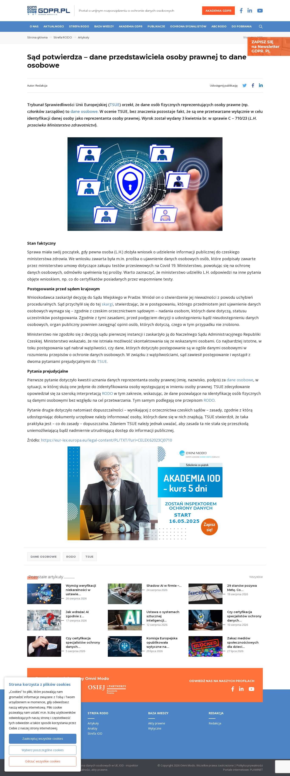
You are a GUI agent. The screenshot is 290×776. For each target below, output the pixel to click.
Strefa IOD (95, 733)
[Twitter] (244, 85)
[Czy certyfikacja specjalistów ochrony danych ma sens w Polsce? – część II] (206, 620)
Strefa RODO (79, 26)
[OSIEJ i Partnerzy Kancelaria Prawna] (107, 689)
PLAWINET (256, 770)
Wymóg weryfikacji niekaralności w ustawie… (81, 590)
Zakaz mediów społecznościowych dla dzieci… (243, 642)
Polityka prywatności (250, 765)
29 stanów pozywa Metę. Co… (242, 588)
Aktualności (54, 26)
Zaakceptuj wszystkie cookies (42, 739)
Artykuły (83, 37)
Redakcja (215, 723)
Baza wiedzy (104, 26)
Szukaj (261, 27)
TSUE (115, 104)
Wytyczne (154, 728)
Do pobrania (242, 26)
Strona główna (37, 37)
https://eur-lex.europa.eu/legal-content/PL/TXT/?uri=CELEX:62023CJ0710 (106, 440)
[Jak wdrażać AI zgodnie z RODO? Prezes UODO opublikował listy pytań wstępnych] (45, 620)
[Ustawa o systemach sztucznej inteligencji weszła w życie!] (126, 620)
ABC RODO (219, 26)
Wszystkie (256, 576)
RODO (107, 393)
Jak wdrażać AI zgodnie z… (77, 614)
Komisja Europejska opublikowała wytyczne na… (161, 642)
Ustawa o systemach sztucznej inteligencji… (162, 616)
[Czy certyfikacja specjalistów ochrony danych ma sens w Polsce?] (45, 646)
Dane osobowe (44, 556)
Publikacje (156, 26)
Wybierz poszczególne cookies (43, 750)
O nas (34, 26)
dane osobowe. (84, 111)
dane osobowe (240, 379)
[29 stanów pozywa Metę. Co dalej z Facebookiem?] (206, 594)
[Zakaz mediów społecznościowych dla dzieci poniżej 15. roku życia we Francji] (206, 646)
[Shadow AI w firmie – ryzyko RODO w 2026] (126, 594)
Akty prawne (156, 723)
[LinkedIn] (250, 10)
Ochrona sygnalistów (188, 26)
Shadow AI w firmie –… (164, 586)
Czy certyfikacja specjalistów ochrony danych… (244, 616)
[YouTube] (260, 10)
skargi (107, 304)
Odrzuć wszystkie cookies (42, 761)
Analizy (92, 728)
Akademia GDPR (218, 10)
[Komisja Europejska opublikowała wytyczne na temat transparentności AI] (126, 646)
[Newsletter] (269, 46)
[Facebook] (241, 10)
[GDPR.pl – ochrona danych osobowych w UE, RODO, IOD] (48, 10)
